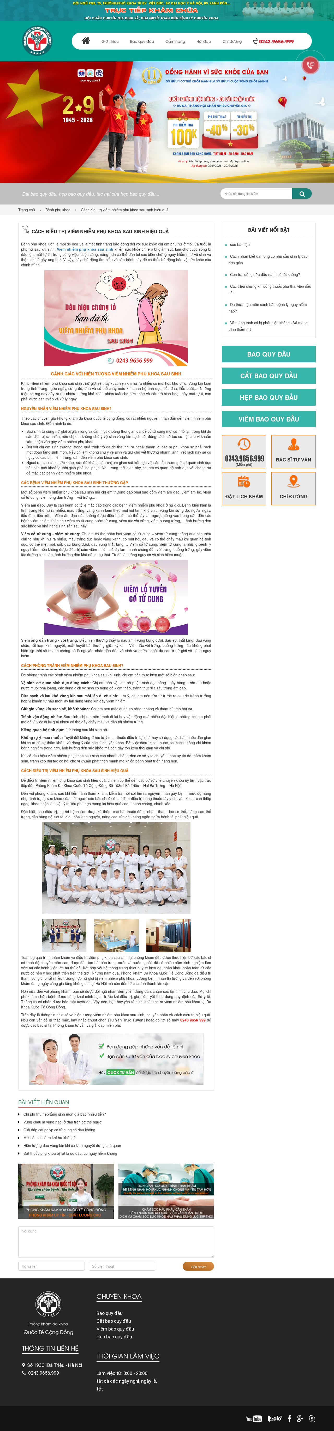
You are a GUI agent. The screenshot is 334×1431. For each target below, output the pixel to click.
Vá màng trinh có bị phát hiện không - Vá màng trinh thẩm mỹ (268, 326)
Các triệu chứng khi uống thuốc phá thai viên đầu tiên (270, 289)
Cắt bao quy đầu (268, 375)
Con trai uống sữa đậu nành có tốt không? (265, 274)
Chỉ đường (232, 41)
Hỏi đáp (203, 41)
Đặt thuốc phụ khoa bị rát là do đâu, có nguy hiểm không (70, 1153)
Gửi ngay (198, 1267)
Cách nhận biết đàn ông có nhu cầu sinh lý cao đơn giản (268, 259)
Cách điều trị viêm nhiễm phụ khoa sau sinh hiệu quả (125, 209)
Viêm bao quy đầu (268, 418)
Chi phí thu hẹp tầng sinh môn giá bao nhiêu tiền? (64, 1114)
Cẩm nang (175, 41)
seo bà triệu (240, 244)
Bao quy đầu (142, 41)
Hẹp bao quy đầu (269, 397)
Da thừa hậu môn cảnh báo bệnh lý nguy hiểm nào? (268, 308)
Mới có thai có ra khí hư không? (49, 1137)
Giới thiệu (110, 41)
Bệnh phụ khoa (57, 209)
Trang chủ (26, 209)
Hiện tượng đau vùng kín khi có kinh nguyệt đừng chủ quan (72, 1145)
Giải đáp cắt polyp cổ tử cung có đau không (59, 1129)
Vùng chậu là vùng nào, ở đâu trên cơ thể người (62, 1122)
